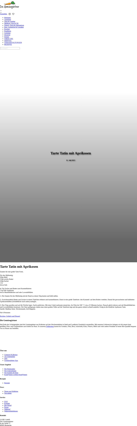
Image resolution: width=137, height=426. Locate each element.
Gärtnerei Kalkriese (10, 355)
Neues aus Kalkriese (11, 391)
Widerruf (7, 409)
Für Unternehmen (10, 371)
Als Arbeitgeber (9, 357)
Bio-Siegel (7, 405)
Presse (6, 407)
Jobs (5, 358)
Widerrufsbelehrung (11, 411)
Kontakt (7, 403)
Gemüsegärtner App (11, 360)
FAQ (6, 401)
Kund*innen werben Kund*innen (15, 375)
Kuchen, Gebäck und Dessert (10, 316)
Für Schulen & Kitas (11, 373)
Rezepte (7, 383)
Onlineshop (50, 326)
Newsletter (8, 393)
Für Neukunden (9, 369)
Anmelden (3, 14)
